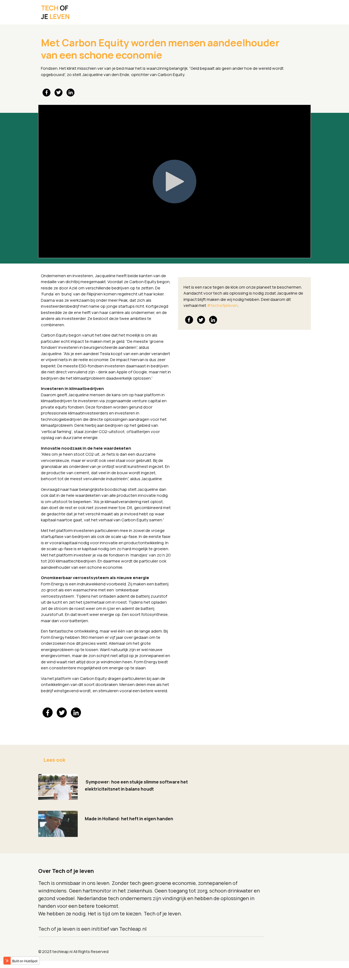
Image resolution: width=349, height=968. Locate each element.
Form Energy (52, 584)
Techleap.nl (133, 928)
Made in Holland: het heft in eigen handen (129, 819)
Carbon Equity (171, 74)
